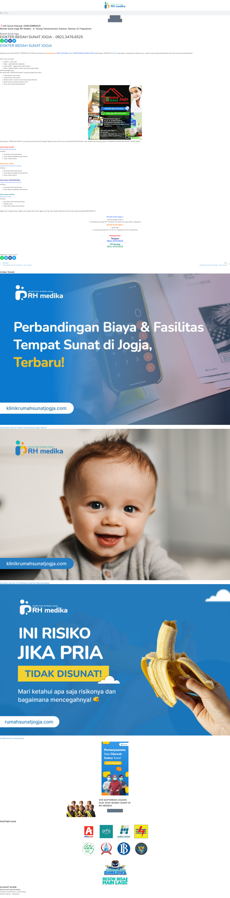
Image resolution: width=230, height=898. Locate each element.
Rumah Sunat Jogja (9, 33)
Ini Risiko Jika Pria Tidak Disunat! (12, 738)
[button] (2, 41)
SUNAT (114, 53)
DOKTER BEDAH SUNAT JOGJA (26, 45)
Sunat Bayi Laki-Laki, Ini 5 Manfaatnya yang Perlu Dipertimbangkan (25, 583)
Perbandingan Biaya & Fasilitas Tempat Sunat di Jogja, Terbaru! (23, 428)
